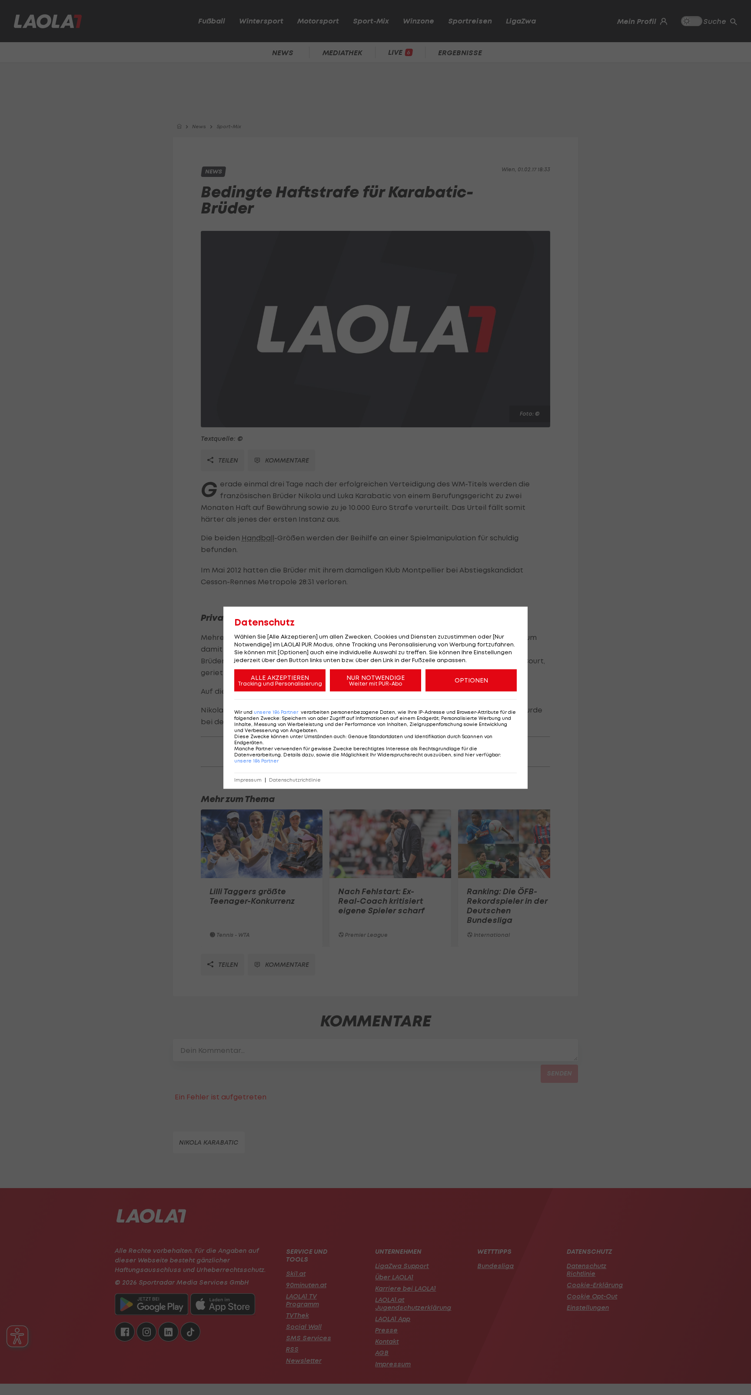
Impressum (248, 779)
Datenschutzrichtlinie (295, 779)
